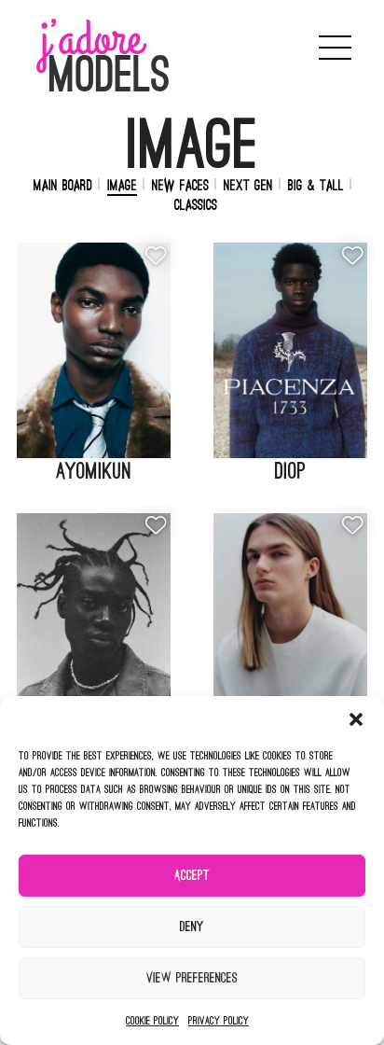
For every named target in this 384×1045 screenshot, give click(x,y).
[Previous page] (257, 47)
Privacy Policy (218, 1020)
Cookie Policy (152, 1020)
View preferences (192, 978)
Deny (192, 927)
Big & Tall (316, 185)
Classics (195, 205)
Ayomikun (93, 471)
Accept (192, 876)
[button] (356, 719)
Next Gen (248, 185)
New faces (180, 185)
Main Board (63, 185)
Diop (290, 471)
